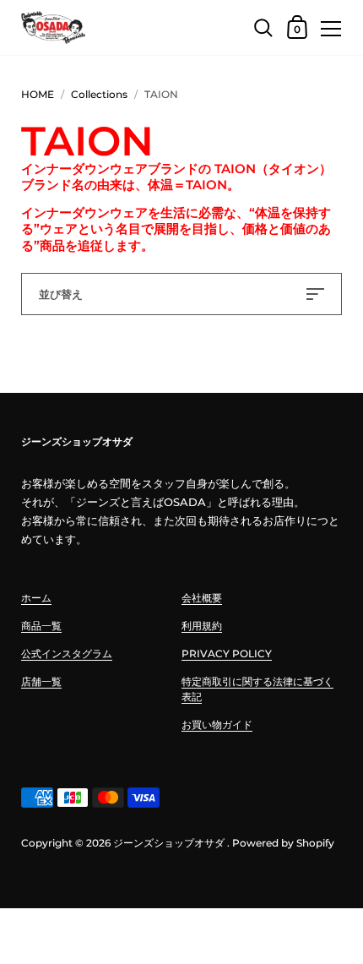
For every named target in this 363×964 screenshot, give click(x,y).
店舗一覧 (41, 681)
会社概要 (202, 597)
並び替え (61, 294)
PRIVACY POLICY (227, 653)
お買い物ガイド (217, 724)
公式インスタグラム (66, 653)
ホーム (36, 597)
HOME (37, 94)
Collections (99, 94)
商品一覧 (41, 625)
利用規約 (202, 625)
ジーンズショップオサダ (169, 842)
